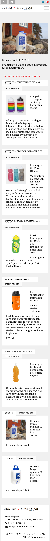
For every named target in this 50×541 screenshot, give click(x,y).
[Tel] (4, 2)
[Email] (12, 2)
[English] (47, 2)
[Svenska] (43, 2)
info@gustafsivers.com (21, 526)
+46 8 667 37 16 (16, 522)
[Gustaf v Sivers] (16, 8)
